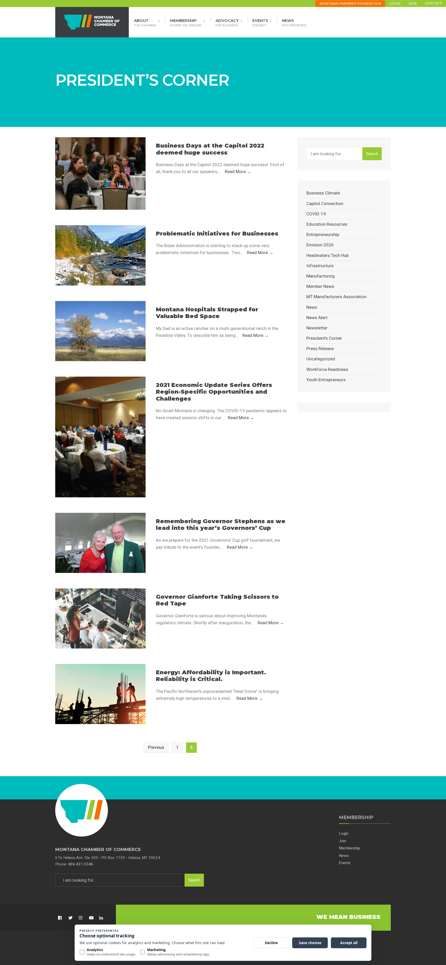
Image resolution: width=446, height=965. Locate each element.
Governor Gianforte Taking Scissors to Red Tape (217, 600)
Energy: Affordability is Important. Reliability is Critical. (211, 676)
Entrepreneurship (322, 234)
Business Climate (323, 193)
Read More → (238, 171)
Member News (320, 286)
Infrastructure (319, 265)
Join (413, 3)
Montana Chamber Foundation (350, 3)
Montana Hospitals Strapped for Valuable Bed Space (207, 313)
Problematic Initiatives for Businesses (217, 233)
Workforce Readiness (327, 369)
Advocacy (227, 22)
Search (372, 153)
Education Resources (326, 224)
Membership (186, 22)
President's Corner (324, 338)
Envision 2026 (320, 244)
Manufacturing (320, 276)
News (294, 22)
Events (260, 22)
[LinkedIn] (101, 917)
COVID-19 (316, 213)
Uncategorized (320, 358)
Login (394, 3)
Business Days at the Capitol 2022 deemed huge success (210, 149)
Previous (156, 747)
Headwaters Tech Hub (327, 255)
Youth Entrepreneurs (326, 379)
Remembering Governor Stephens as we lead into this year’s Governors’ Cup (220, 524)
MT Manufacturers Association (336, 296)
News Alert (317, 317)
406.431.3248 (80, 864)
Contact (433, 3)
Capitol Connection (324, 203)
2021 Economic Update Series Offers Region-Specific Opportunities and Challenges (214, 392)
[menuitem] (149, 21)
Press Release (320, 348)
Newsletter (317, 327)
